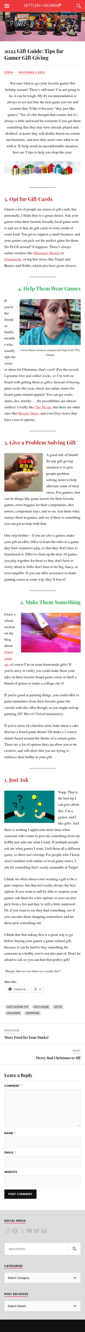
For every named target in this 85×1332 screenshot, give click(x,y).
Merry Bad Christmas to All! (58, 1057)
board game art (8, 658)
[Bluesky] (36, 1230)
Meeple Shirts (28, 413)
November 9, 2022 (32, 72)
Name (10, 1133)
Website (10, 1172)
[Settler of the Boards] (42, 5)
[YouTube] (29, 1230)
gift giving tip (17, 1006)
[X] (22, 1230)
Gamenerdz (12, 259)
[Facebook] (15, 1230)
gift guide (41, 1006)
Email (10, 1152)
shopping (32, 1013)
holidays (13, 1013)
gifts (58, 1006)
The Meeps (43, 406)
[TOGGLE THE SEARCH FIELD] (78, 6)
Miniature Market (47, 252)
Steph (8, 72)
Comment (13, 1085)
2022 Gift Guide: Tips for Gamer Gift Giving (33, 54)
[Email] (43, 1230)
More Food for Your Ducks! (26, 1037)
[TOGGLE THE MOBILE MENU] (6, 6)
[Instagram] (7, 1230)
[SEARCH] (74, 1249)
